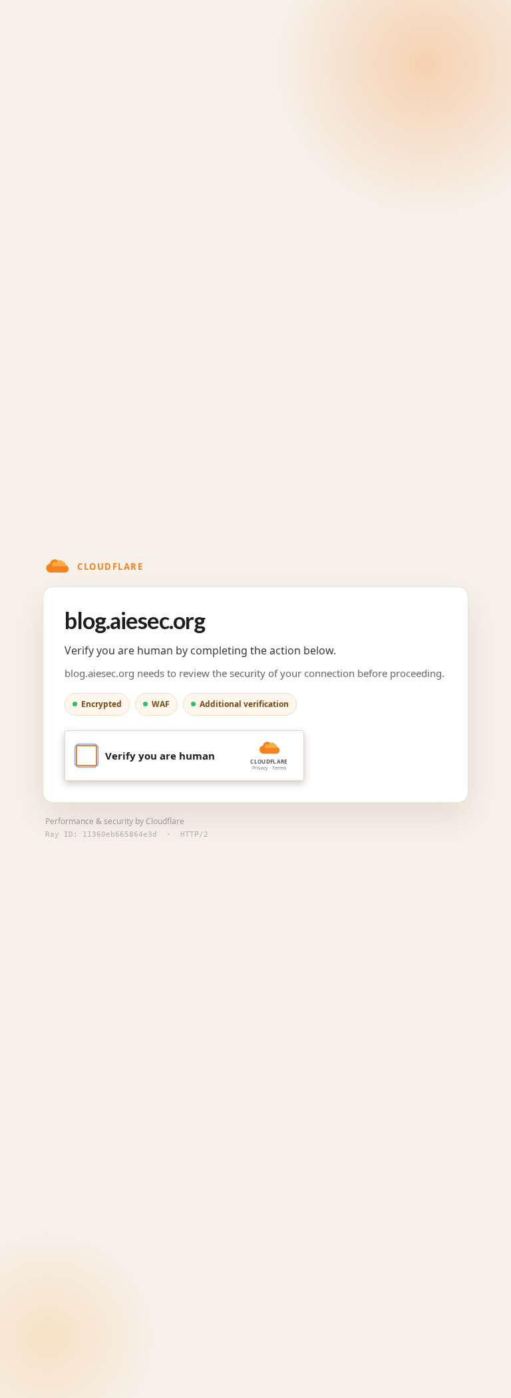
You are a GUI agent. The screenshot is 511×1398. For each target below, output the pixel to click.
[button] (184, 755)
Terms (279, 768)
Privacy (260, 768)
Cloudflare (165, 821)
